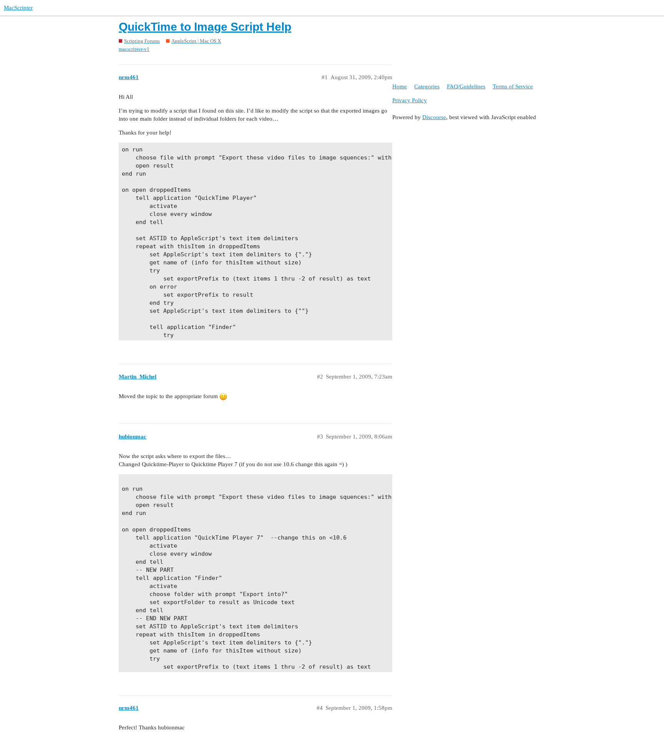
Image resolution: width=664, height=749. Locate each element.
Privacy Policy (409, 100)
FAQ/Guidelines (466, 86)
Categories (427, 86)
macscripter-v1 (134, 49)
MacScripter (18, 8)
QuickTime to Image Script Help (205, 26)
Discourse (434, 117)
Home (399, 86)
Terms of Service (513, 86)
